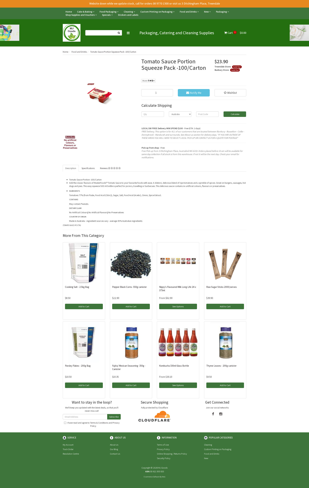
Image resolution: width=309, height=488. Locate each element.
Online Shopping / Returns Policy (172, 453)
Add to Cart (84, 306)
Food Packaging (108, 11)
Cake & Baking (85, 11)
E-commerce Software (151, 477)
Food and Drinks (188, 11)
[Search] (119, 33)
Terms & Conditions (99, 422)
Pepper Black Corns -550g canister (129, 286)
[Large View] (70, 142)
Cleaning (129, 11)
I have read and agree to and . (93, 424)
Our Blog (114, 449)
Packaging (221, 11)
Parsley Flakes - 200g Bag (78, 365)
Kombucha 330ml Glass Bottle (174, 365)
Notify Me (195, 93)
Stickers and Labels (128, 14)
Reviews (104, 168)
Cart (236, 33)
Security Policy (163, 458)
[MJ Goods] (71, 32)
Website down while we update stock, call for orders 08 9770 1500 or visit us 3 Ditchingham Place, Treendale (154, 3)
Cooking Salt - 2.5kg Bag (77, 286)
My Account (68, 444)
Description (70, 168)
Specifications (88, 168)
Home (69, 11)
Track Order (68, 449)
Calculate (234, 114)
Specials (106, 14)
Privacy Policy (163, 449)
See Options (178, 306)
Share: (145, 80)
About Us (114, 444)
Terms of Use (163, 444)
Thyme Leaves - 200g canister (221, 365)
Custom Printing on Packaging (156, 11)
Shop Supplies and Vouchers (80, 14)
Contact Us (115, 453)
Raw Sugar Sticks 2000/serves (221, 286)
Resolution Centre (71, 453)
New (206, 11)
